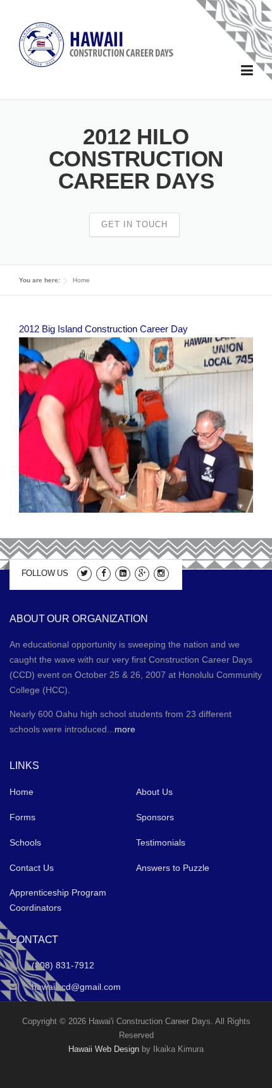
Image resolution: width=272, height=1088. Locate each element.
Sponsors (155, 817)
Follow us (45, 573)
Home (81, 280)
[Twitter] (84, 573)
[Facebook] (103, 573)
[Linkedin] (122, 573)
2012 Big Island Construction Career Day (103, 328)
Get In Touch (134, 224)
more (124, 729)
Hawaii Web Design (103, 1049)
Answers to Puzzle (172, 868)
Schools (25, 842)
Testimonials (160, 842)
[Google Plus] (142, 573)
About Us (154, 792)
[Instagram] (161, 573)
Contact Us (31, 868)
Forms (22, 817)
